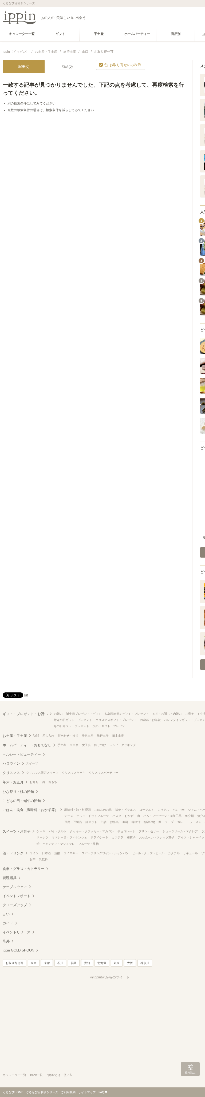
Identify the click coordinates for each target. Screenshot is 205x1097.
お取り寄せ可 (14, 963)
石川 (60, 963)
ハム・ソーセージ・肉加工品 (162, 815)
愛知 (87, 963)
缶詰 (104, 822)
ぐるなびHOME (13, 1092)
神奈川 (144, 963)
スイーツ (32, 763)
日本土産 (118, 735)
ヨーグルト (146, 809)
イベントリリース (16, 932)
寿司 (125, 822)
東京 (34, 963)
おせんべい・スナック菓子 (156, 837)
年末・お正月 (13, 782)
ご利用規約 (68, 1092)
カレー (181, 822)
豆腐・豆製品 (73, 822)
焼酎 (57, 853)
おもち (52, 782)
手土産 (61, 745)
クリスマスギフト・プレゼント (116, 719)
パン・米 (178, 809)
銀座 (117, 963)
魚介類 (189, 815)
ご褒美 (189, 713)
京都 (47, 963)
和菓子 (131, 837)
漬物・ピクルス (125, 809)
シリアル (163, 809)
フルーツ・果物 (88, 843)
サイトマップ (87, 1092)
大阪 (130, 963)
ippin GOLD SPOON (18, 950)
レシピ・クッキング (122, 745)
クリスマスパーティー (103, 772)
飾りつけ (100, 745)
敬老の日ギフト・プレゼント (73, 719)
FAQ (101, 1092)
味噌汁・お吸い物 (143, 822)
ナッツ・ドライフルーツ (93, 815)
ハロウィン (11, 763)
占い (6, 914)
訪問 (36, 735)
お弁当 (114, 822)
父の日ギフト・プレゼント (110, 726)
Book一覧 (36, 1074)
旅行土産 (103, 735)
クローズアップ (15, 905)
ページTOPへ (190, 1085)
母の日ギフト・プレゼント (71, 726)
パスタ (116, 815)
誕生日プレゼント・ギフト (83, 713)
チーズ (68, 815)
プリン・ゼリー (149, 831)
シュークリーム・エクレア (180, 831)
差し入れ (48, 735)
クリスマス (11, 773)
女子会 (86, 745)
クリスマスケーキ (73, 772)
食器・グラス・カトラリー (23, 869)
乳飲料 (43, 859)
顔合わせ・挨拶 (68, 735)
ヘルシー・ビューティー (22, 754)
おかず (129, 815)
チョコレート (126, 831)
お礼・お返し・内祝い (167, 713)
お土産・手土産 (15, 736)
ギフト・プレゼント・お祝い (25, 714)
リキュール (190, 853)
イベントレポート (16, 896)
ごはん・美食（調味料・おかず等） (30, 810)
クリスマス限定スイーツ (42, 772)
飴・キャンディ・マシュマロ (56, 843)
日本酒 (46, 853)
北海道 (101, 963)
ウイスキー (71, 853)
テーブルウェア (15, 887)
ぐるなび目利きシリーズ (42, 1092)
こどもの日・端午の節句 (22, 801)
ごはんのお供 (103, 809)
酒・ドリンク (13, 853)
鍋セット (91, 822)
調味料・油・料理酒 (77, 809)
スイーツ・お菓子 (16, 831)
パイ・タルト (57, 831)
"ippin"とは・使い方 (59, 1074)
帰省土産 (87, 735)
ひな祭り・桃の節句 (18, 792)
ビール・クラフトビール (148, 853)
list (26, 694)
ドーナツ (42, 837)
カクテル (174, 853)
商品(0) (67, 66)
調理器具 (10, 878)
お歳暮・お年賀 (150, 719)
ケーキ (41, 831)
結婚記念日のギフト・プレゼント (127, 713)
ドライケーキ (99, 837)
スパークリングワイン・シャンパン (105, 853)
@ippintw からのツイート (110, 977)
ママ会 (74, 745)
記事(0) (23, 66)
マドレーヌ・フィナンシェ (69, 837)
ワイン (34, 853)
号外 (6, 941)
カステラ (117, 837)
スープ (169, 822)
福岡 (74, 963)
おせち (34, 782)
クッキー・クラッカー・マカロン (92, 831)
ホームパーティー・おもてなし (27, 745)
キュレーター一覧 (14, 1074)
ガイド (8, 923)
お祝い (58, 713)
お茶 (33, 859)
